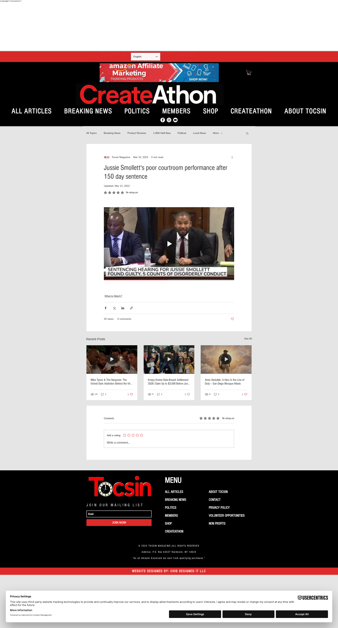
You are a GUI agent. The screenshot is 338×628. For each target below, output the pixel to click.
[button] (249, 72)
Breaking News (112, 133)
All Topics (91, 133)
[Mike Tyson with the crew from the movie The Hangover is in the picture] (111, 359)
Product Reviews (136, 133)
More (216, 133)
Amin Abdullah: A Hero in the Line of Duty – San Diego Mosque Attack (224, 381)
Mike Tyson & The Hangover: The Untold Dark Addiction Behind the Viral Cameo (111, 381)
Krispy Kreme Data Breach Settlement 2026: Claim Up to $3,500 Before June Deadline (168, 381)
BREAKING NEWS (175, 500)
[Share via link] (131, 308)
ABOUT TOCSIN (218, 492)
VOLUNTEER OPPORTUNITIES (227, 516)
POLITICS (170, 508)
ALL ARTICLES (174, 492)
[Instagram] (169, 120)
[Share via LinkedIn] (122, 308)
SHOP (168, 523)
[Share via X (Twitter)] (114, 308)
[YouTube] (175, 120)
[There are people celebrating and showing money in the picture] (169, 359)
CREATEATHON (174, 531)
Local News (199, 133)
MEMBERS (171, 516)
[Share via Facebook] (105, 308)
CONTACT (215, 500)
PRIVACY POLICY (219, 508)
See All (248, 338)
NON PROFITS (217, 523)
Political (182, 133)
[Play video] (169, 243)
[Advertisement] (169, 26)
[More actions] (232, 157)
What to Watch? (113, 296)
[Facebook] (162, 120)
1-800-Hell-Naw (162, 133)
